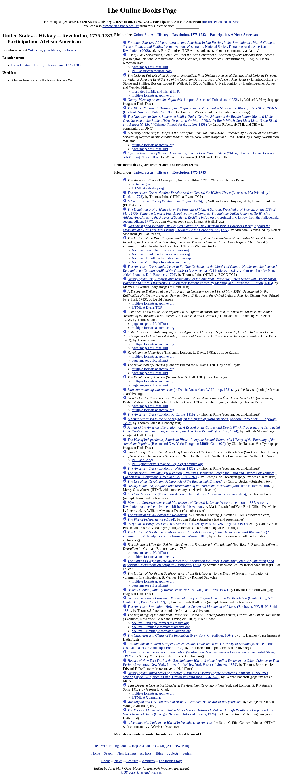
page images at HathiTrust (150, 67)
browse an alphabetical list (121, 26)
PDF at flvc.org (142, 460)
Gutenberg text (142, 184)
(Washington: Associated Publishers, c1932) (183, 100)
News (118, 761)
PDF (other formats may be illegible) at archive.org (167, 464)
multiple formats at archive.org (153, 95)
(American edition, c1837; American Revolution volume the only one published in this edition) (196, 504)
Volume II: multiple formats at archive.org (161, 254)
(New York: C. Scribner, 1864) (180, 635)
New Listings (126, 753)
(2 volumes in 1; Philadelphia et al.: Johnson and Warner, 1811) (196, 534)
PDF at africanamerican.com (152, 71)
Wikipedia (35, 50)
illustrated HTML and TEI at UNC (156, 91)
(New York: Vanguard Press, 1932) (178, 590)
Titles (159, 753)
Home (95, 753)
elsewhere (72, 50)
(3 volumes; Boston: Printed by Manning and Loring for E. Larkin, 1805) (200, 281)
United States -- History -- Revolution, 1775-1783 (46, 65)
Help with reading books (111, 746)
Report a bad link (144, 746)
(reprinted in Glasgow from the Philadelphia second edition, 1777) (201, 215)
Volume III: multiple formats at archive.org (161, 258)
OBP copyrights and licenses (141, 772)
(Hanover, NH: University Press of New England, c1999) (188, 524)
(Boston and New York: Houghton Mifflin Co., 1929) (199, 442)
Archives (148, 761)
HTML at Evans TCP (147, 307)
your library (52, 50)
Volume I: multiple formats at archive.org (160, 250)
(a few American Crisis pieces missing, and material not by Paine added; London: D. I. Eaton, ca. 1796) (200, 270)
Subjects (172, 753)
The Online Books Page (142, 10)
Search (108, 753)
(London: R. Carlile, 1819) (161, 414)
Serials (187, 753)
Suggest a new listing (175, 746)
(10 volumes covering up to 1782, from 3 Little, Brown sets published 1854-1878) (195, 675)
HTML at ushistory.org (148, 188)
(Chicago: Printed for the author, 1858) (200, 120)
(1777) (196, 228)
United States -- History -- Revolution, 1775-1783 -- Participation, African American (196, 35)
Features (132, 761)
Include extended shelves (220, 22)
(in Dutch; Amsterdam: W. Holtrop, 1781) (180, 390)
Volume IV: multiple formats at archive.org (161, 262)
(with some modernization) (198, 486)
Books (105, 761)
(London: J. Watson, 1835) (161, 468)
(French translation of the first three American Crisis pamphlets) (187, 494)
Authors (145, 753)
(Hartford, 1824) (201, 429)
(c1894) (151, 519)
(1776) (165, 201)
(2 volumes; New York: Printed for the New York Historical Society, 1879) (201, 662)
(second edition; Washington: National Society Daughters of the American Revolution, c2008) (199, 46)
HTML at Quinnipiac (146, 697)
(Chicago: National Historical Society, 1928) (198, 712)
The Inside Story (170, 761)
